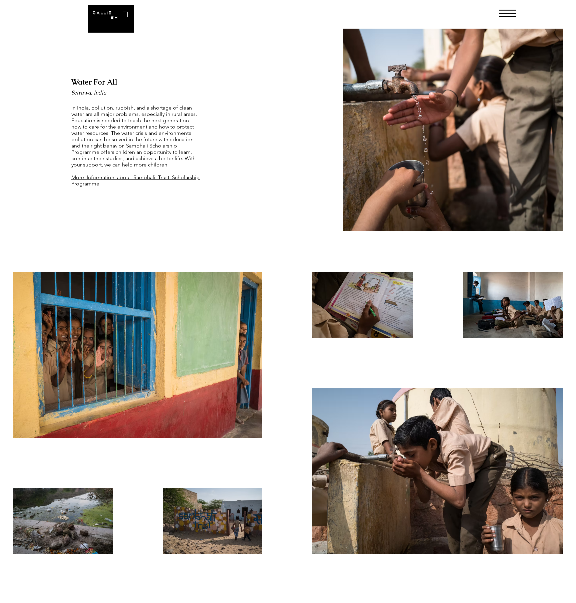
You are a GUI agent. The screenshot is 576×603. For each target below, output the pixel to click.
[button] (507, 13)
